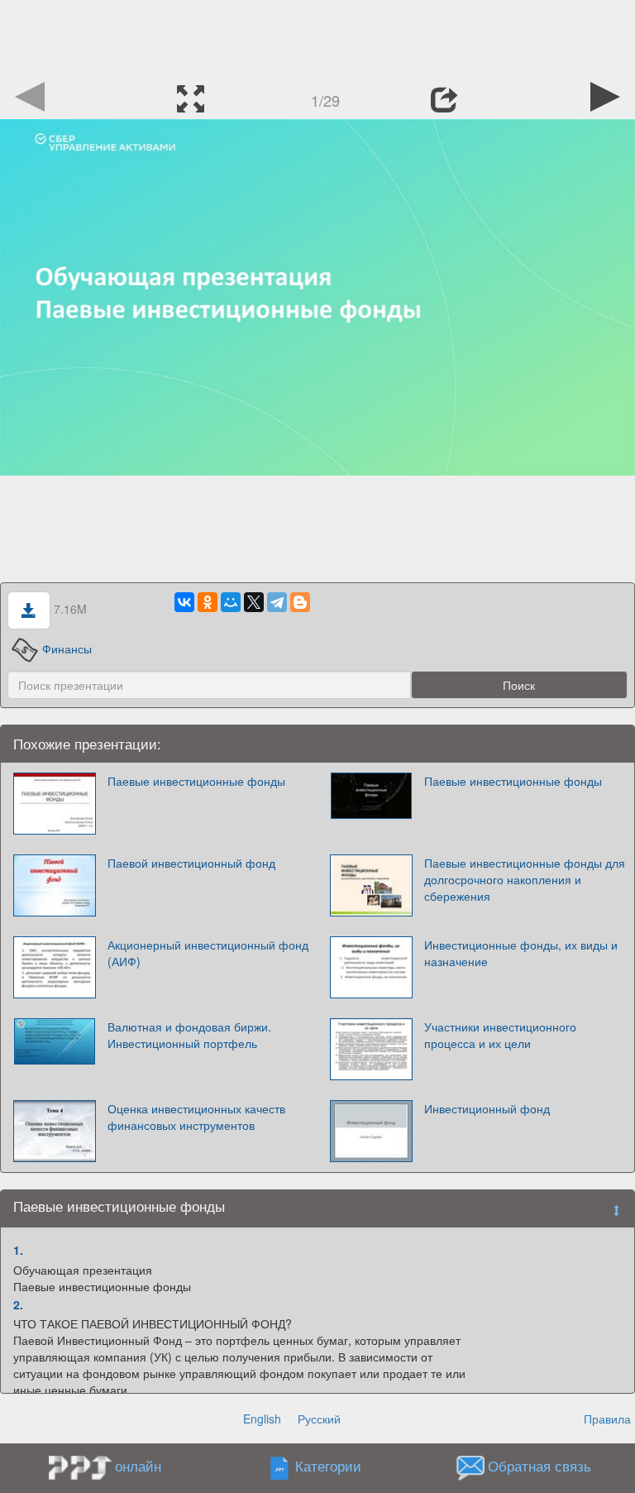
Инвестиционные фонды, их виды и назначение (521, 952)
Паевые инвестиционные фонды (196, 781)
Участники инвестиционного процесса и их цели (500, 1034)
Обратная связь (539, 1466)
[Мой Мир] (231, 602)
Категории (328, 1466)
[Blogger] (300, 602)
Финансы (67, 648)
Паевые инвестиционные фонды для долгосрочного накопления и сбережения (524, 879)
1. (18, 1250)
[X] (254, 602)
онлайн (138, 1466)
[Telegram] (277, 602)
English (262, 1418)
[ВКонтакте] (184, 602)
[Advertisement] (317, 37)
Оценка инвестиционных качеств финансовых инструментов (196, 1116)
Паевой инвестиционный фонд (191, 862)
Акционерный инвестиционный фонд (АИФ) (207, 952)
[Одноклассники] (207, 602)
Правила (607, 1418)
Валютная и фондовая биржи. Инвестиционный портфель (189, 1034)
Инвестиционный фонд (487, 1108)
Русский (319, 1418)
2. (18, 1304)
